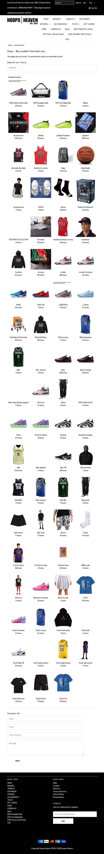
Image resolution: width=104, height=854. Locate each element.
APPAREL (44, 24)
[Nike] (63, 357)
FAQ (67, 39)
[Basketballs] (85, 155)
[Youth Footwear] (18, 617)
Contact (56, 786)
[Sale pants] (85, 487)
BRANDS (56, 19)
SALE (67, 29)
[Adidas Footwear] (63, 122)
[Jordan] (63, 259)
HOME (46, 19)
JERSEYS (70, 19)
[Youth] (85, 585)
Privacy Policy (58, 797)
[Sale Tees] (41, 520)
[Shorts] (63, 520)
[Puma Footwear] (41, 422)
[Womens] (18, 585)
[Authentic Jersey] (41, 155)
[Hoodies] (18, 259)
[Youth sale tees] (18, 684)
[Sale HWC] (18, 487)
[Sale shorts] (18, 520)
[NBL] (18, 357)
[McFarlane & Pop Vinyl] (18, 324)
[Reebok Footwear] (85, 422)
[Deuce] (63, 187)
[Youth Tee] (63, 682)
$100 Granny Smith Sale (80, 34)
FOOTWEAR (84, 19)
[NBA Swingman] (85, 324)
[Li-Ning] (85, 292)
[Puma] (18, 422)
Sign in (78, 3)
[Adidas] (41, 122)
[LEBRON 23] (63, 292)
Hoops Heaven (67, 848)
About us (56, 788)
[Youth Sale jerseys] (63, 649)
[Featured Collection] (85, 190)
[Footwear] (41, 226)
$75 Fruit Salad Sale (53, 34)
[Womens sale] (63, 585)
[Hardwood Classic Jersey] (63, 226)
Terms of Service (59, 791)
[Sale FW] (63, 454)
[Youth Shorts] (41, 682)
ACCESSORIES (60, 24)
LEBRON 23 (56, 29)
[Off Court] (41, 389)
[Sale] (18, 454)
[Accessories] (18, 122)
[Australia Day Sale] (18, 155)
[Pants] (63, 389)
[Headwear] (85, 226)
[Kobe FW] (41, 292)
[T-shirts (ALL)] (18, 552)
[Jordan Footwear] (85, 259)
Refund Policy (58, 794)
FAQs (55, 783)
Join (84, 3)
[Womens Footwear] (41, 585)
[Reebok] (63, 422)
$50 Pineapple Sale (83, 29)
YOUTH (75, 24)
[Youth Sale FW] (18, 650)
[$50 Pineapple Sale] (41, 90)
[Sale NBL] (63, 487)
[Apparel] (85, 122)
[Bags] (63, 155)
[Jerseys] (41, 259)
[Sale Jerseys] (41, 487)
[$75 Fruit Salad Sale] (63, 90)
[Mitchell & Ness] (41, 324)
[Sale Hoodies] (85, 454)
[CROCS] (41, 187)
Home (10, 45)
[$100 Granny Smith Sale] (18, 90)
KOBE (44, 29)
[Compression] (18, 187)
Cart (93, 8)
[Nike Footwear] (85, 357)
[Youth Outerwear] (63, 617)
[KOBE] (18, 292)
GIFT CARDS (89, 24)
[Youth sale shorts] (85, 650)
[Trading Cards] (63, 552)
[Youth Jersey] (41, 617)
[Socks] (85, 520)
